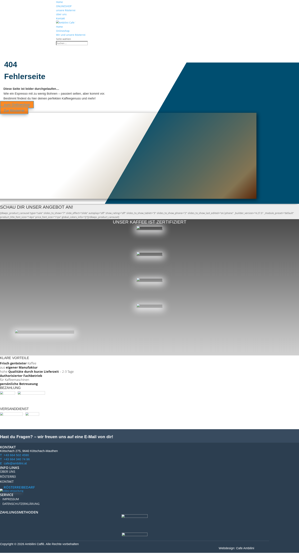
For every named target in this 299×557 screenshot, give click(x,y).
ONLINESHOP (63, 6)
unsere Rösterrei (65, 10)
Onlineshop (63, 30)
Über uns (7, 471)
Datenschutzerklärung (20, 504)
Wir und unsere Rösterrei (70, 34)
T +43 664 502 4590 (14, 455)
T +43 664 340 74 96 (15, 459)
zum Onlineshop (17, 104)
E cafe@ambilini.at (13, 463)
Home (59, 2)
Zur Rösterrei (14, 110)
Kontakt (60, 18)
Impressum (10, 499)
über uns (61, 14)
